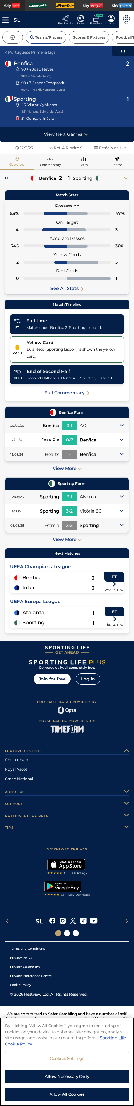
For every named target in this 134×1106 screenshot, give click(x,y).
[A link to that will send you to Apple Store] (67, 867)
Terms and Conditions (27, 949)
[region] (67, 1062)
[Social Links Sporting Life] (58, 933)
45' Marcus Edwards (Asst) (42, 112)
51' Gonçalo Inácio (37, 118)
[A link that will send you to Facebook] (52, 921)
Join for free (52, 679)
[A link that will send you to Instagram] (63, 921)
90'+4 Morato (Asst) (36, 76)
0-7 (69, 440)
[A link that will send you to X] (73, 921)
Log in (88, 679)
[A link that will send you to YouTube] (94, 921)
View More (65, 468)
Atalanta (33, 613)
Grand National (19, 779)
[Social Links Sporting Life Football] (76, 933)
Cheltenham (16, 759)
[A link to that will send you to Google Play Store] (67, 889)
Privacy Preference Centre (31, 976)
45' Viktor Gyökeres (39, 104)
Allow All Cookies (67, 1094)
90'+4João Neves (37, 69)
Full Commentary (64, 393)
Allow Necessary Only (67, 1076)
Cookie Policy (20, 985)
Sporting (25, 99)
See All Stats (64, 288)
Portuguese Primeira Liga (32, 52)
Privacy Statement (25, 967)
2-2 (69, 525)
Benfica (23, 63)
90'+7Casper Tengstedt (43, 82)
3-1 (69, 425)
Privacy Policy (21, 958)
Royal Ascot (16, 769)
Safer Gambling (62, 1013)
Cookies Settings (67, 1058)
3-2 (69, 511)
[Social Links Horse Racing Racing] (67, 933)
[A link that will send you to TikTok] (83, 921)
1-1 (69, 454)
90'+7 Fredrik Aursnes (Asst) (43, 90)
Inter (28, 588)
